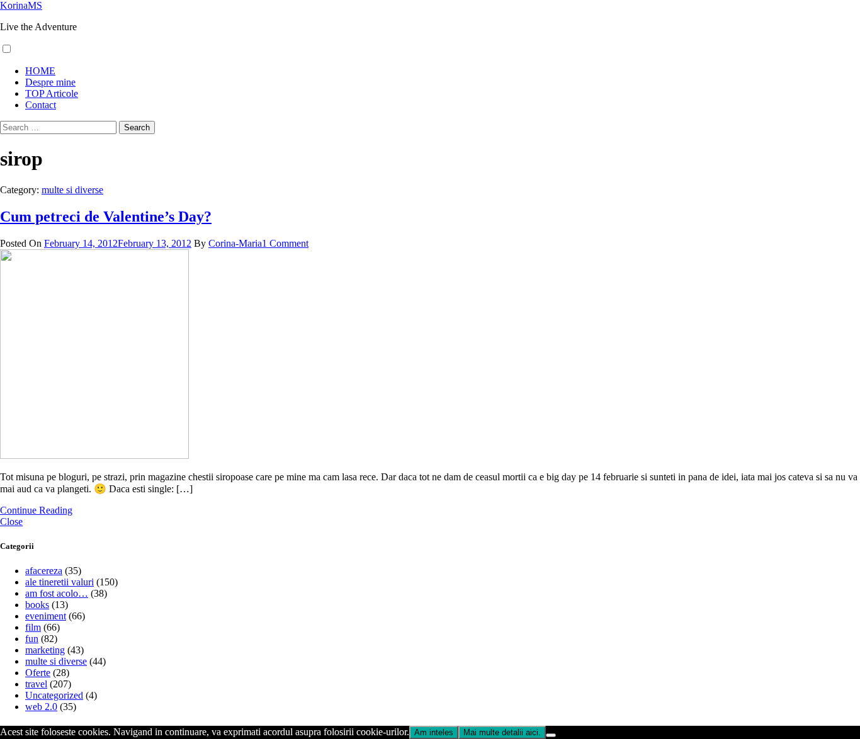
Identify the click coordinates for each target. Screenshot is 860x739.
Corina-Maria (235, 243)
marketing (45, 650)
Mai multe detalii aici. (502, 732)
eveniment (45, 616)
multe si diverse (72, 189)
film (33, 627)
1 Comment (285, 243)
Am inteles (433, 732)
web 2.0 (41, 706)
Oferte (37, 672)
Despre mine (50, 82)
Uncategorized (54, 695)
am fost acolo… (56, 593)
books (37, 604)
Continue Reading (36, 510)
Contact (40, 104)
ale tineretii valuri (59, 582)
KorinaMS (21, 5)
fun (31, 638)
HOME (40, 70)
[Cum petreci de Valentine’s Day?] (94, 455)
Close (11, 521)
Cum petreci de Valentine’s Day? (106, 216)
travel (36, 684)
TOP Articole (51, 93)
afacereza (43, 570)
